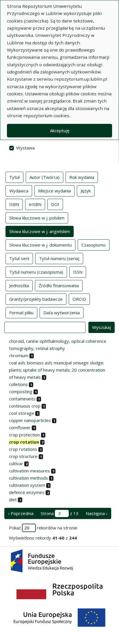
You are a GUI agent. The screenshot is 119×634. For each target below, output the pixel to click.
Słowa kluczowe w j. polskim (36, 218)
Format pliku (21, 312)
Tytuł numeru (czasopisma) (36, 272)
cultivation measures (29, 471)
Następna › (96, 513)
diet (13, 499)
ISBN (14, 204)
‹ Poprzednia (21, 513)
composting (20, 391)
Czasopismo (93, 245)
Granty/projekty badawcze (36, 299)
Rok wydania (81, 177)
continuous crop (24, 406)
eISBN (35, 204)
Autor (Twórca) (44, 177)
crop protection (24, 435)
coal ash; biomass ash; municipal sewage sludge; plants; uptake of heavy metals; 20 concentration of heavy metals (57, 370)
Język (86, 191)
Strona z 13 (60, 513)
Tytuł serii (19, 258)
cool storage (21, 413)
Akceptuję (59, 130)
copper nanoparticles (30, 420)
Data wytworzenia (61, 312)
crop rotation (24, 442)
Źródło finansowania (59, 285)
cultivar (16, 463)
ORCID (79, 299)
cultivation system (27, 485)
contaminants (22, 399)
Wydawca (18, 191)
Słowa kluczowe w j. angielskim (39, 231)
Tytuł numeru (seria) (59, 258)
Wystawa (25, 148)
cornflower (20, 427)
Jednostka (19, 285)
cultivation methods (28, 478)
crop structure (23, 456)
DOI (55, 204)
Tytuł (14, 177)
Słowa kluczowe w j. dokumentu (40, 245)
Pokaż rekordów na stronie (43, 528)
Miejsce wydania (54, 191)
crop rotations (23, 449)
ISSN (77, 272)
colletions (18, 384)
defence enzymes (26, 492)
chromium (18, 355)
